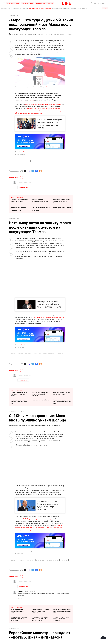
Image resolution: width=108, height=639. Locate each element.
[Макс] (29, 171)
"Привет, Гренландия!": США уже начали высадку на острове (19, 394)
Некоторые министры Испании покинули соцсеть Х (44, 109)
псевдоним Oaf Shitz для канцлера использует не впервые (34, 519)
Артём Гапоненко (20, 347)
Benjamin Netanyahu (21, 344)
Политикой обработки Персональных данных (40, 8)
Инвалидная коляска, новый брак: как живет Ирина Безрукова (61, 201)
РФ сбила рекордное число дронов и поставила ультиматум (61, 618)
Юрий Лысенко (20, 553)
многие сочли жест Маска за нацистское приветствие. (43, 104)
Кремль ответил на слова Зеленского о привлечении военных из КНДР (19, 208)
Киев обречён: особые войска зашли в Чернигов (62, 208)
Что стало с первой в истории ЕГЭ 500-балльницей (19, 200)
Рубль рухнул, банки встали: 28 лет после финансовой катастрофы (41, 208)
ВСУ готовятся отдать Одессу (40, 400)
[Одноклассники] (40, 171)
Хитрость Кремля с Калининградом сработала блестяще (40, 201)
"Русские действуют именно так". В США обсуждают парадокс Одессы (40, 618)
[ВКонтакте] (36, 171)
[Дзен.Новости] (25, 171)
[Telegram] (32, 171)
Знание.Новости (50, 87)
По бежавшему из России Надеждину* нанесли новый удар (19, 401)
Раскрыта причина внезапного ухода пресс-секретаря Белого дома (62, 401)
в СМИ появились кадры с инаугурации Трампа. (49, 317)
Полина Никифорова (21, 154)
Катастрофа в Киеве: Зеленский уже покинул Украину (18, 611)
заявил (31, 100)
